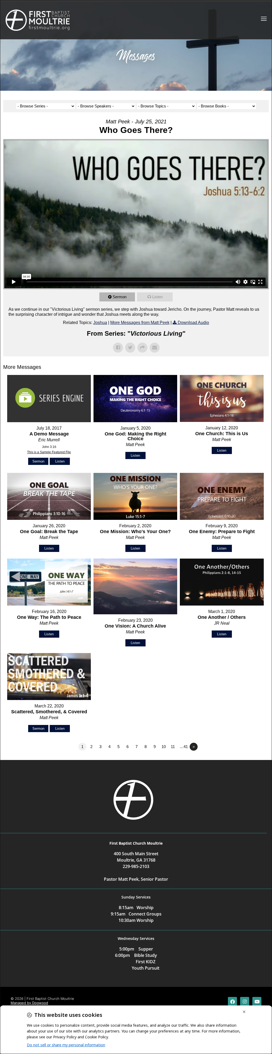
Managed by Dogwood (29, 1003)
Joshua (100, 322)
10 (164, 746)
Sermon (119, 297)
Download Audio (193, 322)
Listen (157, 297)
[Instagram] (244, 1001)
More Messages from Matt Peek (139, 322)
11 (173, 746)
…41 (184, 746)
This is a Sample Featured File (49, 452)
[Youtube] (256, 1001)
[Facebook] (232, 1001)
